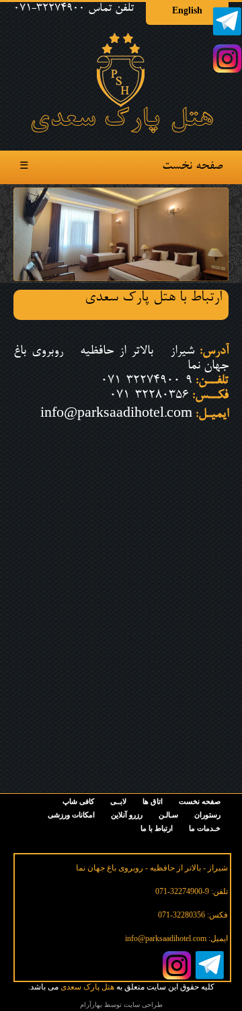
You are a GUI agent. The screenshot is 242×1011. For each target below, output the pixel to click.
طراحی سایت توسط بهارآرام (121, 1004)
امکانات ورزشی (71, 815)
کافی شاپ (78, 801)
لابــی (118, 801)
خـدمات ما (204, 828)
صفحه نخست (192, 166)
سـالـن (168, 815)
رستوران (207, 815)
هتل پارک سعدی (87, 987)
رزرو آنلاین (127, 815)
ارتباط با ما (156, 828)
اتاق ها (153, 801)
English (187, 10)
